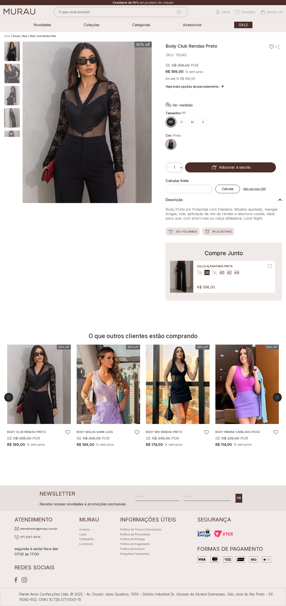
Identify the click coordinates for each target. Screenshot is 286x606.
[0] (269, 12)
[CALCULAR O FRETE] (227, 189)
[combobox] (121, 12)
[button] (179, 105)
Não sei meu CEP (254, 189)
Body (24, 36)
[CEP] (190, 186)
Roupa (16, 36)
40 (222, 272)
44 (236, 272)
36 (207, 272)
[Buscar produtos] (178, 12)
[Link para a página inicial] (7, 36)
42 (229, 272)
